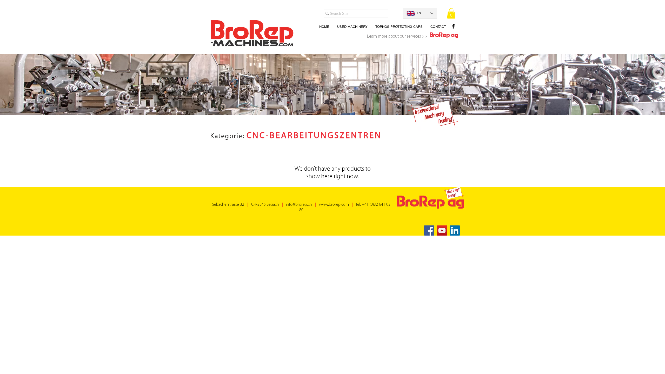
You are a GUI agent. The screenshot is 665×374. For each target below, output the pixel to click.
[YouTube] (442, 230)
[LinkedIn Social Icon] (455, 230)
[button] (451, 13)
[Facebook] (429, 230)
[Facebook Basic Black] (453, 26)
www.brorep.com (334, 205)
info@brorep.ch (299, 205)
